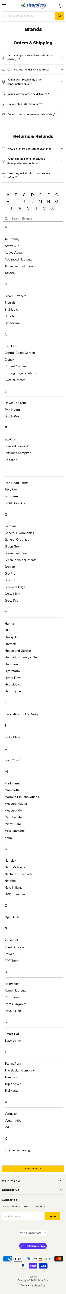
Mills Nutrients (15, 831)
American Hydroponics (21, 266)
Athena (10, 273)
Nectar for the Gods (18, 874)
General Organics (17, 539)
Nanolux (10, 860)
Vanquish (11, 1114)
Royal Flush (13, 1011)
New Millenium (15, 888)
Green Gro (12, 546)
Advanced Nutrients (18, 259)
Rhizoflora (12, 997)
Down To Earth (15, 403)
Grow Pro (11, 600)
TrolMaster (12, 1091)
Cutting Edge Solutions (21, 373)
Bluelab (10, 303)
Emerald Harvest (16, 446)
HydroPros (39, 1285)
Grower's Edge (15, 587)
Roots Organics (16, 1004)
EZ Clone (11, 460)
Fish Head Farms (17, 483)
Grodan (10, 567)
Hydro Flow (13, 678)
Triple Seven (13, 1084)
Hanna (9, 624)
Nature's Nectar (16, 867)
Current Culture (15, 366)
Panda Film (12, 940)
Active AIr (11, 246)
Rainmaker (12, 984)
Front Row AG (15, 503)
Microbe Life (13, 817)
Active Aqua (13, 252)
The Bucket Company (20, 1070)
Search (33, 1276)
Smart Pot (12, 1034)
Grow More (12, 594)
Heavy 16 (11, 637)
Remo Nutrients (15, 990)
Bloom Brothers (15, 296)
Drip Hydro (12, 410)
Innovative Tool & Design (22, 714)
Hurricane (11, 664)
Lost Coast (12, 760)
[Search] (59, 16)
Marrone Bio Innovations (22, 797)
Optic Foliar (13, 917)
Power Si (11, 954)
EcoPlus (10, 439)
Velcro (9, 1127)
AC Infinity (12, 239)
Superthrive (13, 1040)
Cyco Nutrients (15, 380)
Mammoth (12, 790)
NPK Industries (15, 894)
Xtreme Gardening (17, 1150)
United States (31, 1232)
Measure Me (13, 810)
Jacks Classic (14, 737)
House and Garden (18, 651)
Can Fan (10, 346)
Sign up (53, 1216)
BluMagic (11, 309)
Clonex (9, 360)
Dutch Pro (12, 416)
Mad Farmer (13, 783)
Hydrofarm (12, 671)
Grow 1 (10, 580)
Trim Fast (11, 1077)
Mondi (9, 837)
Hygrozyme (13, 691)
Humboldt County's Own (22, 657)
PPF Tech (11, 961)
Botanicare (12, 323)
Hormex (10, 644)
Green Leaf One (16, 553)
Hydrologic (12, 684)
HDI (7, 630)
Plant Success (14, 947)
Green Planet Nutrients (20, 560)
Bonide (9, 316)
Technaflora (13, 1063)
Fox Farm (11, 496)
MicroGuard (13, 824)
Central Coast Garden (20, 353)
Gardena (11, 526)
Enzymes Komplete (18, 453)
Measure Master (16, 803)
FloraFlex (11, 489)
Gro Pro (10, 573)
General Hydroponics (19, 533)
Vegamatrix (13, 1120)
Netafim (10, 881)
